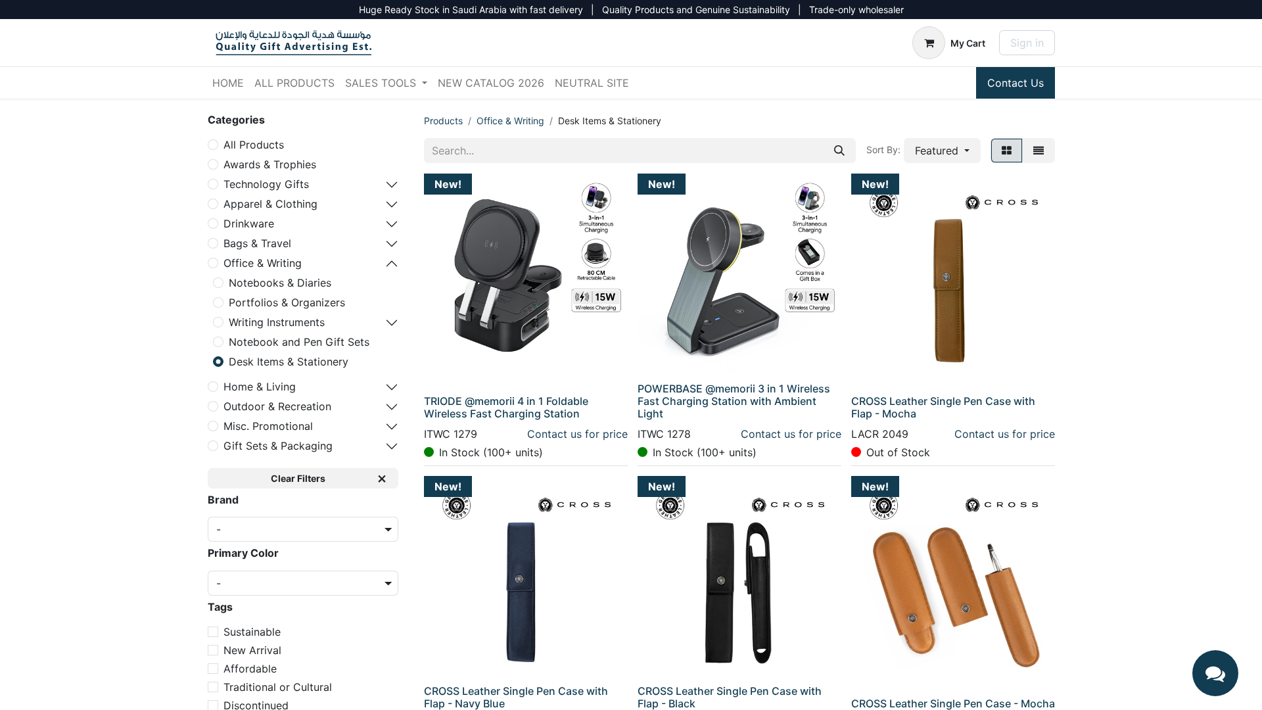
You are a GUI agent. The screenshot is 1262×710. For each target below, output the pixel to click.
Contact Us (1015, 82)
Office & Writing (262, 263)
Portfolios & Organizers (287, 302)
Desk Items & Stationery (288, 361)
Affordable (250, 668)
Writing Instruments (277, 322)
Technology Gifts (266, 184)
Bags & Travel (257, 243)
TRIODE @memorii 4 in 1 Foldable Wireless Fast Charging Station (506, 407)
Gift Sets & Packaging (278, 445)
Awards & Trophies (269, 164)
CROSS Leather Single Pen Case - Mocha (953, 703)
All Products (253, 144)
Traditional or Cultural (277, 687)
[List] (1038, 150)
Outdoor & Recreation (277, 406)
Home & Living (259, 386)
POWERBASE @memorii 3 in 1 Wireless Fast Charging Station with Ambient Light (734, 401)
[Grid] (1007, 150)
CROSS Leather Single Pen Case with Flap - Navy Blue (516, 697)
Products (443, 120)
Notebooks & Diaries (280, 282)
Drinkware (248, 223)
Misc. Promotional (268, 426)
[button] (942, 150)
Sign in (1027, 42)
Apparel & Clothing (270, 203)
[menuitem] (228, 83)
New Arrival (252, 650)
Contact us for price (577, 433)
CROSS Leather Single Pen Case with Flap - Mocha (943, 407)
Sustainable (252, 631)
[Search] (839, 150)
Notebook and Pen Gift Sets (299, 341)
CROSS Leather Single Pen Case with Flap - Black (730, 697)
